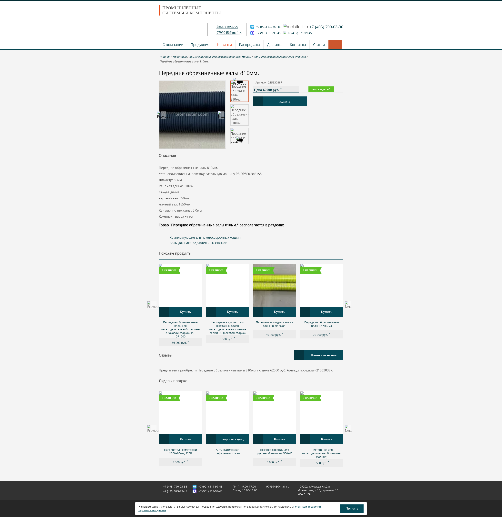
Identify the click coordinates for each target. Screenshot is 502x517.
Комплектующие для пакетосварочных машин (205, 237)
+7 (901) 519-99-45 (268, 26)
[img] (180, 285)
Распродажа (249, 44)
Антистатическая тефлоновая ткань (227, 451)
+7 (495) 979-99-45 (299, 33)
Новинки (224, 44)
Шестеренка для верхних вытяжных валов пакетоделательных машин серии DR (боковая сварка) (227, 327)
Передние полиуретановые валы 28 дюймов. (274, 324)
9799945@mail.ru (229, 33)
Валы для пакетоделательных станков (198, 243)
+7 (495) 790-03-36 (326, 26)
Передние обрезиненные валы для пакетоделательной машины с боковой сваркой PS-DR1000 (180, 329)
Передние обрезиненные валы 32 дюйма (321, 324)
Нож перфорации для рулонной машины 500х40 (274, 451)
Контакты (298, 44)
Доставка (275, 44)
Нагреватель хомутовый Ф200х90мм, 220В (180, 451)
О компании (173, 44)
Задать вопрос (227, 26)
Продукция (200, 44)
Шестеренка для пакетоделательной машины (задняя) (321, 453)
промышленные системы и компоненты (191, 10)
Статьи (319, 44)
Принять (352, 508)
